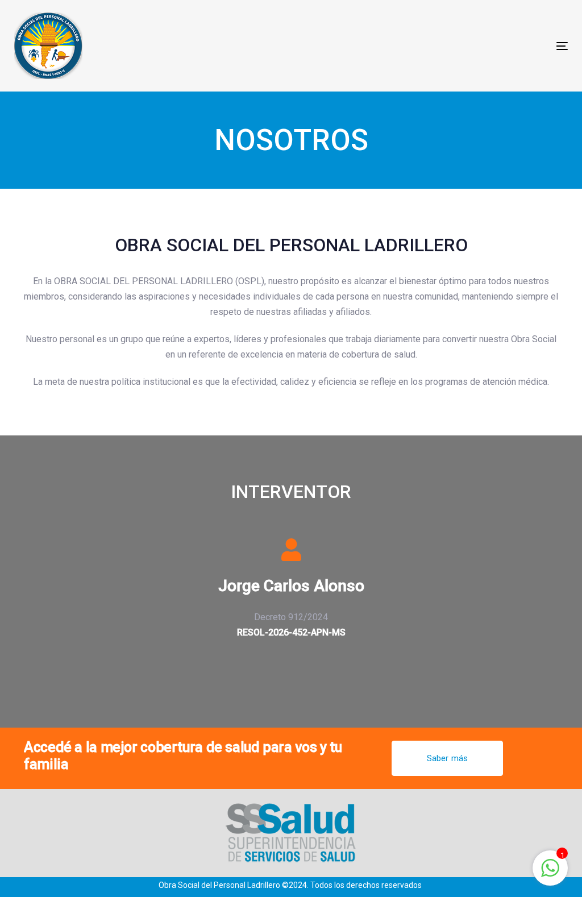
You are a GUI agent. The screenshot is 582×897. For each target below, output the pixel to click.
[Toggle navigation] (475, 45)
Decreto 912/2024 (291, 617)
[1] (550, 874)
